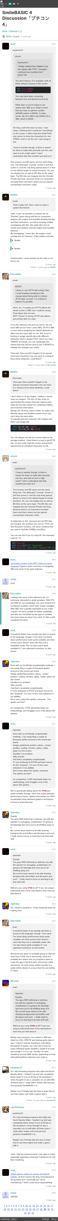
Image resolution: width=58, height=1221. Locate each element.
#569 (54, 630)
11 (30, 1206)
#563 (54, 274)
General (13, 31)
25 (30, 1209)
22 (19, 1209)
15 (44, 1206)
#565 (54, 456)
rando (13, 579)
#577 (54, 1068)
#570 (54, 662)
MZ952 (9, 36)
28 (41, 1209)
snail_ (13, 44)
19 (8, 1209)
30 (48, 1209)
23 (23, 1209)
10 (26, 1206)
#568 (54, 593)
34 (32, 1213)
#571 (54, 724)
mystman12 (16, 1067)
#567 (54, 579)
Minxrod (14, 981)
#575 (54, 921)
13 (37, 1206)
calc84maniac (17, 1107)
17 (52, 1206)
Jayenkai (14, 661)
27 (37, 1209)
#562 (54, 195)
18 (4, 1209)
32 (25, 1213)
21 (15, 1209)
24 (26, 1209)
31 (52, 1209)
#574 (54, 904)
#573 (54, 849)
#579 (54, 1170)
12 (33, 1206)
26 (34, 1209)
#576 (54, 981)
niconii (13, 456)
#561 (54, 44)
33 (29, 1213)
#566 (54, 560)
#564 (54, 372)
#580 (54, 1193)
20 (12, 1209)
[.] (21, 31)
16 (48, 1206)
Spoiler (17, 240)
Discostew (15, 274)
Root (4, 31)
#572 (54, 812)
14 (41, 1206)
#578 (54, 1107)
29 (45, 1209)
